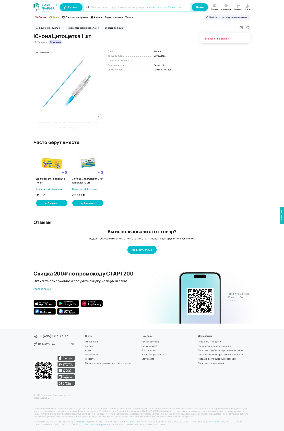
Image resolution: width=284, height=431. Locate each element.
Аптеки (98, 17)
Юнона (157, 51)
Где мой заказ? (149, 345)
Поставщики (91, 354)
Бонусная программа (77, 17)
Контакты (90, 358)
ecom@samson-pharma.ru (98, 424)
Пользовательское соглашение (215, 345)
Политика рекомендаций (211, 363)
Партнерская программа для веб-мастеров (107, 363)
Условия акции (42, 289)
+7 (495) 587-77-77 (53, 336)
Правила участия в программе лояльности (220, 354)
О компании (91, 341)
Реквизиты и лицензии (210, 341)
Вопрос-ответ (149, 350)
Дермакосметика (113, 17)
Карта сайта (148, 358)
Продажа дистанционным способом (217, 358)
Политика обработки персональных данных (221, 350)
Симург (157, 65)
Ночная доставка (150, 341)
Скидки (42, 17)
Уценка (129, 17)
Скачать (81, 421)
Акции (56, 17)
